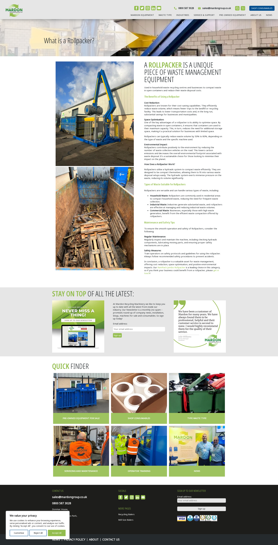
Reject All (38, 533)
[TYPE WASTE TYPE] (197, 393)
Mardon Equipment (142, 15)
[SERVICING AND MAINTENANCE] (81, 446)
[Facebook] (136, 8)
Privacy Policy (74, 540)
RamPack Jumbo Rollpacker (171, 267)
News (269, 15)
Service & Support (204, 15)
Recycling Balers (126, 514)
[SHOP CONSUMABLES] (139, 393)
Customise (19, 533)
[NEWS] (197, 446)
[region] (38, 525)
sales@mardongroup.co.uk (216, 8)
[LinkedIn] (153, 8)
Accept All (56, 533)
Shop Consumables (261, 8)
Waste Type (165, 15)
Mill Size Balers (125, 520)
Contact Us (111, 540)
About (94, 540)
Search (237, 8)
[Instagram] (147, 8)
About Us (255, 15)
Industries (182, 15)
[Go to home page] (13, 10)
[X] (142, 8)
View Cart (243, 8)
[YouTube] (159, 8)
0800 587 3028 (186, 8)
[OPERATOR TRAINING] (139, 446)
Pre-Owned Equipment (232, 15)
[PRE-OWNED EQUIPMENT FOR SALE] (81, 393)
